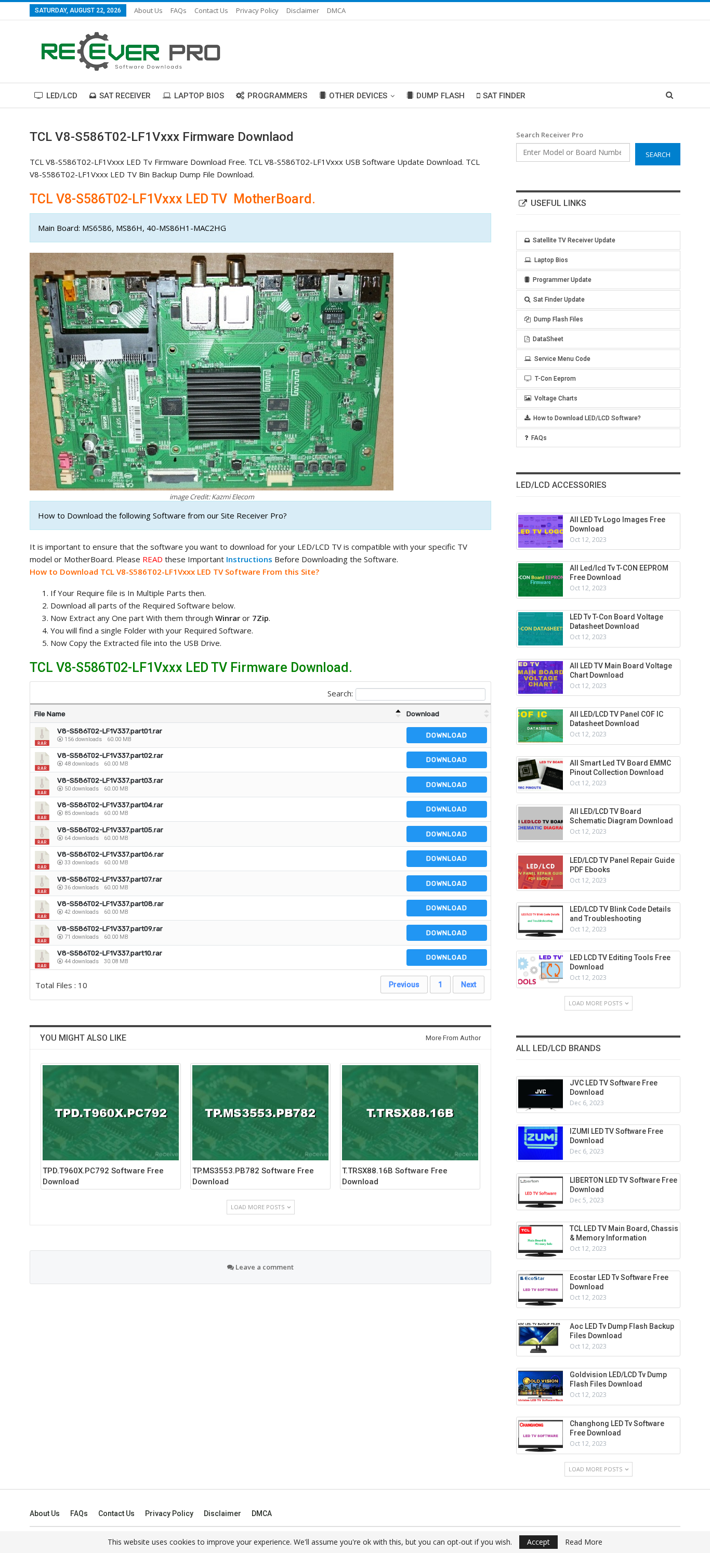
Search (658, 154)
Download (422, 714)
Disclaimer (302, 10)
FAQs (178, 10)
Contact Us (211, 10)
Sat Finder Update (559, 299)
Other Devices (358, 95)
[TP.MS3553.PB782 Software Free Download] (260, 1112)
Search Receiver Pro (549, 134)
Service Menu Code (562, 359)
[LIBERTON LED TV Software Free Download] (540, 1192)
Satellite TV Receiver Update (574, 240)
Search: (340, 693)
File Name (49, 714)
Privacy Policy (257, 10)
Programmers (277, 95)
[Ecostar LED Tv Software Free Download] (540, 1289)
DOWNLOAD (446, 735)
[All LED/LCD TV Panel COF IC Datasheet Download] (540, 726)
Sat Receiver (125, 95)
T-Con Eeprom (555, 378)
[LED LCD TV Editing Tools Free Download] (540, 969)
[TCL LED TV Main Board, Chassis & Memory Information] (540, 1240)
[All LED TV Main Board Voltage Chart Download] (540, 677)
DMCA (336, 10)
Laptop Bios (199, 95)
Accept (538, 1542)
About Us (148, 10)
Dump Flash (440, 95)
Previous (404, 984)
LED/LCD (61, 95)
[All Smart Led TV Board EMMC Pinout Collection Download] (540, 775)
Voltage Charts (555, 398)
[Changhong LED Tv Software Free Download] (540, 1435)
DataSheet (548, 339)
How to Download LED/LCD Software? (587, 418)
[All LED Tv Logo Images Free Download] (540, 531)
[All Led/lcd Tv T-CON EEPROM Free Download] (540, 580)
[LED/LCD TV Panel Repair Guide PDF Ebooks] (540, 872)
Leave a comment (264, 1267)
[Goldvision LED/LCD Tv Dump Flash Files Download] (540, 1386)
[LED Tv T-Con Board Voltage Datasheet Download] (540, 628)
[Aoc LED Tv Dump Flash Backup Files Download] (540, 1338)
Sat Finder (504, 95)
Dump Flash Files (558, 319)
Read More (583, 1542)
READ (152, 559)
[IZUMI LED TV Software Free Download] (540, 1143)
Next (468, 984)
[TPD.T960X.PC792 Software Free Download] (111, 1112)
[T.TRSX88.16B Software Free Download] (410, 1112)
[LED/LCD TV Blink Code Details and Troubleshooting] (540, 921)
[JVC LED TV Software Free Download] (540, 1094)
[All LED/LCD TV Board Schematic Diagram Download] (540, 823)
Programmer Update (562, 279)
